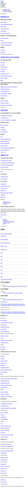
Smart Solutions (4, 95)
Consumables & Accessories (6, 42)
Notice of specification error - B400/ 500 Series (13, 293)
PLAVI (2, 40)
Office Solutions (4, 78)
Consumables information (6, 44)
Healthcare (3, 71)
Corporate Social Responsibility (7, 450)
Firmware (2, 127)
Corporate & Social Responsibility (8, 162)
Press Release (3, 184)
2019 (2, 276)
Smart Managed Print (5, 89)
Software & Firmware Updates (7, 147)
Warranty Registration (5, 143)
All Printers (3, 49)
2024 (2, 259)
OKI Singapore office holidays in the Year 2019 (13, 299)
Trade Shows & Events (5, 186)
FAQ (2, 136)
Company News (4, 188)
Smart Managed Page (5, 91)
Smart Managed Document (6, 93)
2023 (2, 263)
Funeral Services (4, 67)
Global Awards (4, 246)
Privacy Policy (4, 214)
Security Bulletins (4, 150)
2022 (2, 266)
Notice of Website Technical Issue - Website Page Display (15, 286)
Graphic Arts (3, 69)
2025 (2, 256)
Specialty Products (4, 38)
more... (2, 171)
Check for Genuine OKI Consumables (8, 120)
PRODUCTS (5, 17)
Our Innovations (4, 178)
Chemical (2, 62)
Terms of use (3, 470)
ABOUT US (4, 155)
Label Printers (3, 31)
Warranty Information (5, 141)
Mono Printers (3, 26)
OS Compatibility (4, 131)
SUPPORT (4, 110)
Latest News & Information (8, 221)
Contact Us (3, 432)
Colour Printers (4, 22)
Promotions (3, 52)
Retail (2, 80)
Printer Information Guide (6, 139)
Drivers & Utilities (4, 125)
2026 (2, 252)
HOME (4, 219)
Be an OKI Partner (4, 167)
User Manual (3, 129)
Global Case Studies (5, 103)
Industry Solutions (4, 100)
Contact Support (4, 145)
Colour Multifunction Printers (7, 24)
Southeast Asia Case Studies (6, 105)
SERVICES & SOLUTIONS (10, 57)
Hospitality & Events (5, 73)
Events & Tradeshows (5, 466)
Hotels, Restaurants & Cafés (6, 75)
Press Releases (4, 235)
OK (1, 217)
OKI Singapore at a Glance (6, 160)
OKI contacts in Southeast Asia (7, 165)
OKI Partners (3, 453)
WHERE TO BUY (7, 10)
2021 (2, 269)
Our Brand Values (4, 176)
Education (3, 64)
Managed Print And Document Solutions (9, 86)
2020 (2, 273)
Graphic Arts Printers (5, 28)
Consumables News (5, 117)
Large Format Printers (5, 33)
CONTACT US (6, 9)
